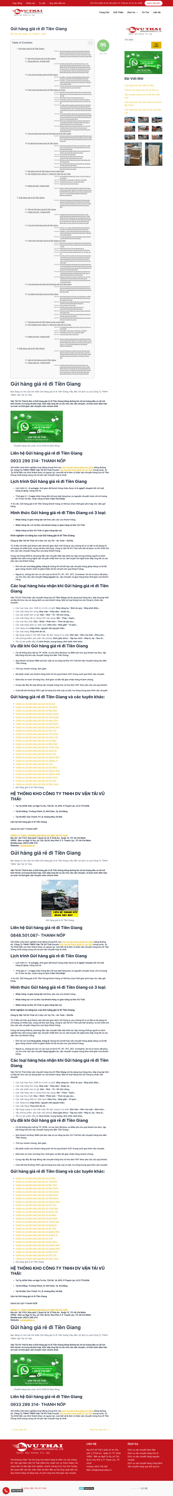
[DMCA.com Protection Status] (86, 1488)
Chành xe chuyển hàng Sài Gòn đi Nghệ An (36, 750)
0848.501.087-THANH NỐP (38, 186)
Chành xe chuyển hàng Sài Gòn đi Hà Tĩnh (36, 754)
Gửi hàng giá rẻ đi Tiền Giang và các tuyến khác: (46, 171)
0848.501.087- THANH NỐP (39, 212)
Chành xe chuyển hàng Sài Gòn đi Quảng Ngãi (38, 774)
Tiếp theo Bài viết (99, 1430)
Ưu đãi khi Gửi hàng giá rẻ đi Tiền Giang (43, 143)
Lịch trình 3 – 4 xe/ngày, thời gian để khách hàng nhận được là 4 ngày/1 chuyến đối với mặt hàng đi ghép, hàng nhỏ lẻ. (75, 77)
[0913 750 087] (6, 1490)
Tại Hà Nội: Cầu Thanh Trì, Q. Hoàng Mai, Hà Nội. (72, 181)
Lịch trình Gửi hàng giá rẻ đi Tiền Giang (43, 75)
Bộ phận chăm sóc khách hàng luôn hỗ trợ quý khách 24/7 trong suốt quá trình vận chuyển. (71, 157)
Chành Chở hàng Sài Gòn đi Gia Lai (141, 90)
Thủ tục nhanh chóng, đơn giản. (68, 154)
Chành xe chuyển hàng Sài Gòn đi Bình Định (37, 777)
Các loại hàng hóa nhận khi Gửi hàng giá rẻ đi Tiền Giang (49, 134)
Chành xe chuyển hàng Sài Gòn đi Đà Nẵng (36, 767)
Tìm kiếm (128, 39)
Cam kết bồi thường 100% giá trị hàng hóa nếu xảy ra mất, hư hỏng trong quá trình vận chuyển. (75, 168)
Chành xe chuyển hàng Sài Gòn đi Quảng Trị (37, 760)
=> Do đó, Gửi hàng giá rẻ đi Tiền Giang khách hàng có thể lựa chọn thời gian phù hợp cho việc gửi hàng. (75, 86)
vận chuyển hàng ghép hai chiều (77, 467)
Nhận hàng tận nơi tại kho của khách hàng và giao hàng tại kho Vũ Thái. (76, 95)
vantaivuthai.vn (27, 845)
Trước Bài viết (19, 1430)
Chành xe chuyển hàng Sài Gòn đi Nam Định (37, 720)
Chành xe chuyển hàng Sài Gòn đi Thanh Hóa (37, 747)
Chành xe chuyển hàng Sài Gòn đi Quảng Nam (38, 770)
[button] (153, 3)
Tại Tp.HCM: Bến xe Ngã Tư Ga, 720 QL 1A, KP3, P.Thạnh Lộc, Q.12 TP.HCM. (75, 177)
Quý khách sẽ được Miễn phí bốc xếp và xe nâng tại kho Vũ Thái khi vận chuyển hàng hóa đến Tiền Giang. (75, 151)
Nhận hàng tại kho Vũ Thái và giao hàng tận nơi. (72, 97)
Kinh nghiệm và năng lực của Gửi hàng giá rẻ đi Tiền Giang (75, 99)
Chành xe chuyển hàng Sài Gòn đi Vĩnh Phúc (37, 734)
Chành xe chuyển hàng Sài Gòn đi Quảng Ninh (38, 727)
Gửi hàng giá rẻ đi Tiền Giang (31, 49)
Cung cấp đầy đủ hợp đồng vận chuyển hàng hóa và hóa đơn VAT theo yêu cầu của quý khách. (75, 164)
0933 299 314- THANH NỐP (39, 61)
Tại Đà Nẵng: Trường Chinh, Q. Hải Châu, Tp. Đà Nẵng (73, 180)
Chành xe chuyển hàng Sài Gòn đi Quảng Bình (38, 757)
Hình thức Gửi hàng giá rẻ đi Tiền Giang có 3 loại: (46, 90)
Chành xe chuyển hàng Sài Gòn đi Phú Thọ (36, 730)
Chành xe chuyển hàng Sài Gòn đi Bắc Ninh (36, 710)
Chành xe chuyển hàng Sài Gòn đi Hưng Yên (37, 737)
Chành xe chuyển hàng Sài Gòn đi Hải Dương (37, 717)
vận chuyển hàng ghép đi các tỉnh (76, 470)
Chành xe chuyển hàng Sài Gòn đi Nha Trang (37, 784)
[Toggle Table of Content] (89, 43)
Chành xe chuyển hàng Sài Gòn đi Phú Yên (36, 780)
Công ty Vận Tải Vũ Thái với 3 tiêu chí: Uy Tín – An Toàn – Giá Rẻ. (75, 102)
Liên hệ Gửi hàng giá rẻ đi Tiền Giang (41, 59)
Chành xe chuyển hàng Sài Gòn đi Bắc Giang (37, 713)
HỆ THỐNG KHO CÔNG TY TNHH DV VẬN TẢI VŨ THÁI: (49, 174)
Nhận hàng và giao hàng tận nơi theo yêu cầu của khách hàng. (75, 92)
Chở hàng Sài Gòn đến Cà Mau (139, 85)
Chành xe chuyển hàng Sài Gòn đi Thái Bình (36, 707)
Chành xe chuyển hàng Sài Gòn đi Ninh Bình (37, 744)
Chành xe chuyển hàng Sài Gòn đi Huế (34, 764)
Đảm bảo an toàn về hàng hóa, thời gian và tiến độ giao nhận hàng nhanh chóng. (75, 160)
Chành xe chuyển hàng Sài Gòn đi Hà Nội (35, 703)
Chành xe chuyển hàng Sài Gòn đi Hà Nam (36, 740)
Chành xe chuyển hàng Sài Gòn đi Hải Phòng (37, 723)
